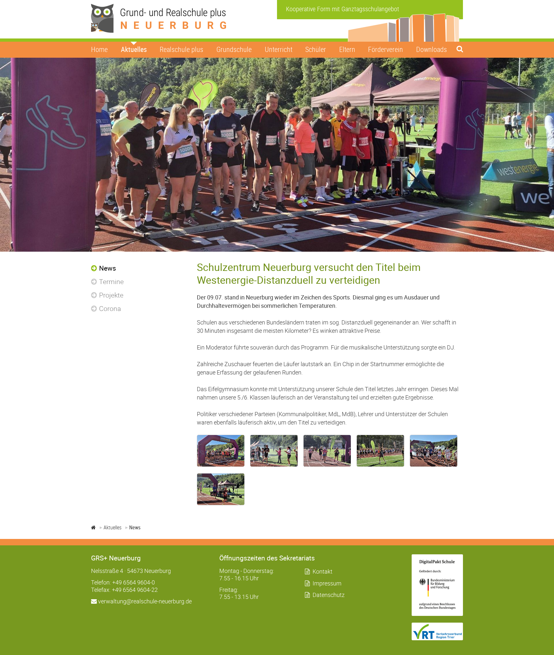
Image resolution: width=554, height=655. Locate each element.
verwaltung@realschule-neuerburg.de (144, 601)
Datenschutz (329, 595)
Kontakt (322, 571)
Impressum (327, 583)
